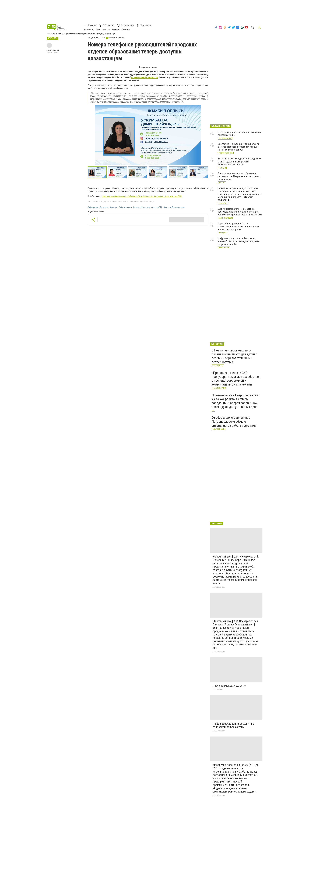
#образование (93, 207)
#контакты (104, 207)
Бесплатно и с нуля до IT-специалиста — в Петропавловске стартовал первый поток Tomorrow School (239, 146)
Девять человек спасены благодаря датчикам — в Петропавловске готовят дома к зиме (239, 176)
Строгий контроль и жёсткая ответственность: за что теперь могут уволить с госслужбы (238, 226)
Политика (145, 25)
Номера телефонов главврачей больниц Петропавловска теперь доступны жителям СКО (142, 196)
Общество (108, 25)
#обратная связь (125, 207)
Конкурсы (106, 29)
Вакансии (115, 29)
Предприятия (88, 29)
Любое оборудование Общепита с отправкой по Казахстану (233, 725)
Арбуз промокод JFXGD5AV (229, 685)
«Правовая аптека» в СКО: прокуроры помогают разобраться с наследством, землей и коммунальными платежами (236, 378)
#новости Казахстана (141, 207)
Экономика (127, 25)
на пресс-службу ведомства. (144, 77)
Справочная (126, 29)
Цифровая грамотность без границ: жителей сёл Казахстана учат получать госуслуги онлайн (238, 241)
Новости (92, 25)
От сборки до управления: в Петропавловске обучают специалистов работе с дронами (234, 421)
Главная (49, 34)
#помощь (113, 207)
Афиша (98, 29)
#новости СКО (156, 207)
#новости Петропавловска (174, 207)
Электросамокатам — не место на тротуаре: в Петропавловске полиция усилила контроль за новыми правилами (240, 211)
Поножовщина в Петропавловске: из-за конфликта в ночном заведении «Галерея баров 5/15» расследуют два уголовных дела (235, 401)
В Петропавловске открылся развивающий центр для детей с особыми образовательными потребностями (234, 356)
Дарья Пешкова (53, 50)
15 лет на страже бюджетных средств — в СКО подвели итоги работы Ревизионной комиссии (239, 161)
